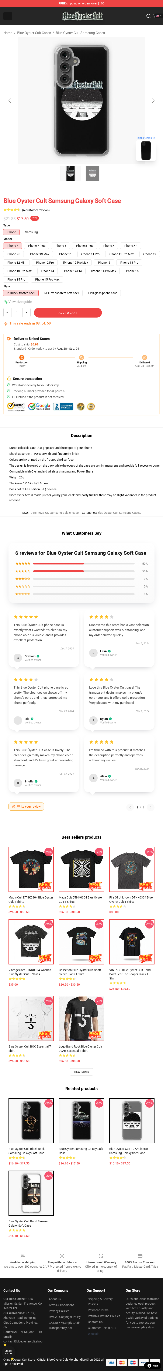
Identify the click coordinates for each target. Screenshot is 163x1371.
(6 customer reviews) (36, 210)
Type (6, 225)
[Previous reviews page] (130, 807)
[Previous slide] (10, 100)
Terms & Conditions (61, 1305)
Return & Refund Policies (104, 1316)
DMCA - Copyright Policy (65, 1317)
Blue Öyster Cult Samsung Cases (80, 33)
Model (7, 239)
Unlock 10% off (8, 1352)
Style (6, 286)
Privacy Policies (59, 1311)
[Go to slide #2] (92, 173)
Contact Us (95, 1322)
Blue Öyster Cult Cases (34, 33)
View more (81, 1071)
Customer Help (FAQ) (102, 1328)
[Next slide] (153, 100)
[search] (148, 16)
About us (55, 1299)
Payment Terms (98, 1310)
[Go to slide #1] (70, 173)
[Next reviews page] (151, 807)
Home (7, 33)
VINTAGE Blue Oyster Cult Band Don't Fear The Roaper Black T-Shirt (130, 974)
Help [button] (155, 1365)
